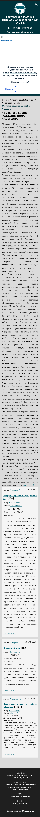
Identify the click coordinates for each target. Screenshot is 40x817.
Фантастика (14, 503)
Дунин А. (14, 713)
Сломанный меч (11, 648)
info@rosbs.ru (20, 803)
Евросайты (29, 811)
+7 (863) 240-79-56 (22, 28)
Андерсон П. (28, 485)
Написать (9, 89)
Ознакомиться (9, 634)
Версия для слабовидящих (20, 32)
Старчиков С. (16, 506)
